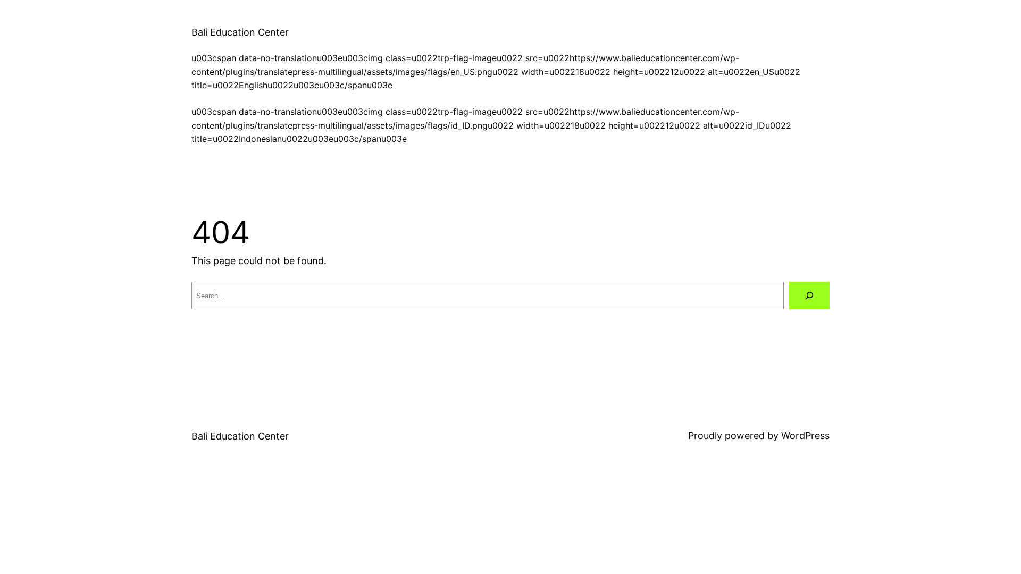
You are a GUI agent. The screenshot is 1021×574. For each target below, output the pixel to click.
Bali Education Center (240, 32)
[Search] (809, 295)
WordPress (805, 435)
